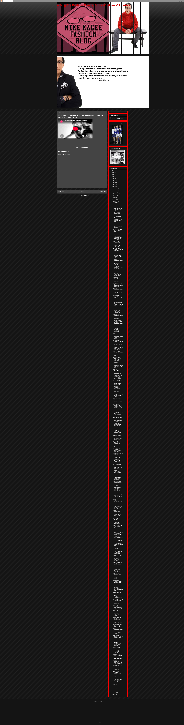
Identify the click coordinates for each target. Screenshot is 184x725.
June (114, 199)
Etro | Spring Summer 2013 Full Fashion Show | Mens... (117, 268)
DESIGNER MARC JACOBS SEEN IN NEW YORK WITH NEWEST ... (117, 483)
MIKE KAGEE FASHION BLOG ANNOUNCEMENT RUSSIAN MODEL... (118, 576)
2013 (113, 184)
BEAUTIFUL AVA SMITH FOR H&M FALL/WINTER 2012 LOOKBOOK (117, 656)
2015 (113, 180)
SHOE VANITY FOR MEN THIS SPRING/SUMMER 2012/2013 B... (118, 285)
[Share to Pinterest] (87, 147)
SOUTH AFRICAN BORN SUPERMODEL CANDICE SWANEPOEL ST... (117, 620)
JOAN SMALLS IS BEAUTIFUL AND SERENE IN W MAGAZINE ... (117, 238)
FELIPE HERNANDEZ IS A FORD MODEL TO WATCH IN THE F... (117, 502)
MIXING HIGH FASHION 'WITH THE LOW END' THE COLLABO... (117, 582)
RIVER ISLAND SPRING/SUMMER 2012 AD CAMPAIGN (118, 316)
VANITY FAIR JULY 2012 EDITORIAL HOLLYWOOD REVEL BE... (117, 208)
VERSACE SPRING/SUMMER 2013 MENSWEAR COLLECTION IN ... (118, 291)
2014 (113, 182)
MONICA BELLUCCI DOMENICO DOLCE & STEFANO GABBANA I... (117, 558)
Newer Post (61, 191)
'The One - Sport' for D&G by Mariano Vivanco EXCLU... (117, 226)
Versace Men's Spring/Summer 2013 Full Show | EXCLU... (117, 297)
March (114, 688)
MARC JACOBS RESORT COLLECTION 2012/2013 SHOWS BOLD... (117, 521)
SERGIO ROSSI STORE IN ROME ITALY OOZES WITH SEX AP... (117, 273)
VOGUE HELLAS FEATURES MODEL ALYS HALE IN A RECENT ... (117, 613)
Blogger (99, 722)
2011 (113, 694)
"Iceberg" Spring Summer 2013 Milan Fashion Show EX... (117, 203)
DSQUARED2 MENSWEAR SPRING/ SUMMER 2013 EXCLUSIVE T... (117, 244)
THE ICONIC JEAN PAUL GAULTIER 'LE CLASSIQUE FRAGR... (117, 679)
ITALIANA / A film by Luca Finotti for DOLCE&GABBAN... (118, 495)
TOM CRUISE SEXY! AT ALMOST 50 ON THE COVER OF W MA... (117, 419)
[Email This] (82, 147)
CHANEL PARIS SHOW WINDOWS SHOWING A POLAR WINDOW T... (117, 539)
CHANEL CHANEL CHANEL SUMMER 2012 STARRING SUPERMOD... (118, 466)
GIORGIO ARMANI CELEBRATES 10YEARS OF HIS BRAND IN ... (117, 667)
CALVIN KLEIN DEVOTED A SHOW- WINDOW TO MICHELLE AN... (117, 215)
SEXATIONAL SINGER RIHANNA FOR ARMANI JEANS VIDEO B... (118, 532)
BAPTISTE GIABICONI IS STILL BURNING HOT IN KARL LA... (118, 607)
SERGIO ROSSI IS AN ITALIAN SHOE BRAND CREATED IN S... (118, 353)
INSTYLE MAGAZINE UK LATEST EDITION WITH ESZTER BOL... (118, 564)
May (114, 684)
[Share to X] (85, 147)
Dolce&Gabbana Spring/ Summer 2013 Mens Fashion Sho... (117, 310)
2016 (113, 178)
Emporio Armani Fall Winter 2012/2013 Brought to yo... (117, 507)
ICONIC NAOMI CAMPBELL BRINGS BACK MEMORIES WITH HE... (117, 674)
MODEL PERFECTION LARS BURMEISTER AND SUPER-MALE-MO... (117, 513)
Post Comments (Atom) (85, 195)
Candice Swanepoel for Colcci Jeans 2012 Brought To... (117, 625)
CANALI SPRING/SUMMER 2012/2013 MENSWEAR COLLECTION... (118, 262)
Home (82, 191)
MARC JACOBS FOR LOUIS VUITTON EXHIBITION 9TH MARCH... (118, 601)
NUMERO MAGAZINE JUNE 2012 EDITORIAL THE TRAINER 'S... (118, 662)
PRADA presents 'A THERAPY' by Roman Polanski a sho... (117, 527)
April (114, 686)
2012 (113, 186)
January (115, 692)
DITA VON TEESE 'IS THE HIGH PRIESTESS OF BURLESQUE (118, 450)
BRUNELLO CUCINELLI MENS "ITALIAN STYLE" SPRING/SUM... (117, 371)
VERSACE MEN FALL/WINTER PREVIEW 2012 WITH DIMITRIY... (117, 477)
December (115, 188)
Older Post (103, 191)
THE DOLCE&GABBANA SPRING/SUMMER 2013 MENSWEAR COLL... (118, 304)
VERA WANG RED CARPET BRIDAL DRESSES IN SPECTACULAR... (117, 552)
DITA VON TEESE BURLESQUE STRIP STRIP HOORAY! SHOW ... (117, 444)
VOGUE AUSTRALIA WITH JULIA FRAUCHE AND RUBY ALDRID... (117, 377)
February (115, 690)
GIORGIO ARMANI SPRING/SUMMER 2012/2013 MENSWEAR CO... (118, 250)
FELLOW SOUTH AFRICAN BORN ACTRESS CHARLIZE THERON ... (117, 650)
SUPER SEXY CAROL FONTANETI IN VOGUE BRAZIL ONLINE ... (117, 643)
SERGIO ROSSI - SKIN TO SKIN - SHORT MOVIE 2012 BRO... (117, 359)
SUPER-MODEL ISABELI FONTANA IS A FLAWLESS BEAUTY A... (118, 637)
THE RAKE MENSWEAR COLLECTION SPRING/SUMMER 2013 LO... (118, 389)
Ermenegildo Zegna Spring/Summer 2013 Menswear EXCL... (117, 221)
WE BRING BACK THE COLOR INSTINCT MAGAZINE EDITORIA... (117, 329)
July (114, 197)
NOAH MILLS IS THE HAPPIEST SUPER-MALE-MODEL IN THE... (118, 382)
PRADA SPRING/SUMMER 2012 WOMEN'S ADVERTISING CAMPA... (118, 631)
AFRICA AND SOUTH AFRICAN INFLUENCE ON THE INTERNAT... (118, 455)
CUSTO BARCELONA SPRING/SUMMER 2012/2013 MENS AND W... (118, 336)
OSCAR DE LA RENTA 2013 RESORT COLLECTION (117, 569)
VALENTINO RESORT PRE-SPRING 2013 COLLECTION (117, 461)
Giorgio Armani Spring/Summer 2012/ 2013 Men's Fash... (117, 255)
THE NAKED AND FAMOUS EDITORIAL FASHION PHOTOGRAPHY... (118, 595)
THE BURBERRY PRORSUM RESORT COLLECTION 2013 (117, 490)
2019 (113, 172)
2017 (113, 176)
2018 (113, 174)
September (116, 193)
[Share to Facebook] (86, 147)
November (115, 189)
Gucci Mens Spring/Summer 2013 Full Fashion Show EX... (117, 279)
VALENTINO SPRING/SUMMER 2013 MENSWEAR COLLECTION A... (118, 342)
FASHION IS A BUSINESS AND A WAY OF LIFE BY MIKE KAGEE (117, 425)
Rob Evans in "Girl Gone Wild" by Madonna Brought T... (117, 400)
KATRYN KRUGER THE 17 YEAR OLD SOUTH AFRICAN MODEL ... (117, 431)
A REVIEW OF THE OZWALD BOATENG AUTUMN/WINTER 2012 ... (118, 588)
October (115, 191)
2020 (113, 170)
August (115, 195)
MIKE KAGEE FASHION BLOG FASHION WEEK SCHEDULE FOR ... (117, 407)
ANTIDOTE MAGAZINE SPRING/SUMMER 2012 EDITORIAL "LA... (118, 365)
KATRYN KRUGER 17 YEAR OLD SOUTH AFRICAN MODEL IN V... (117, 437)
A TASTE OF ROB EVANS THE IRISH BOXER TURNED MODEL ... (118, 394)
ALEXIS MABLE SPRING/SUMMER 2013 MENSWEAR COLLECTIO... (118, 347)
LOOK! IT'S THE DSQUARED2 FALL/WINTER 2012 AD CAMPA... (118, 472)
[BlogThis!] (83, 147)
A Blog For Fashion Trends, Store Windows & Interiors (93, 5)
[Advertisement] (67, 710)
